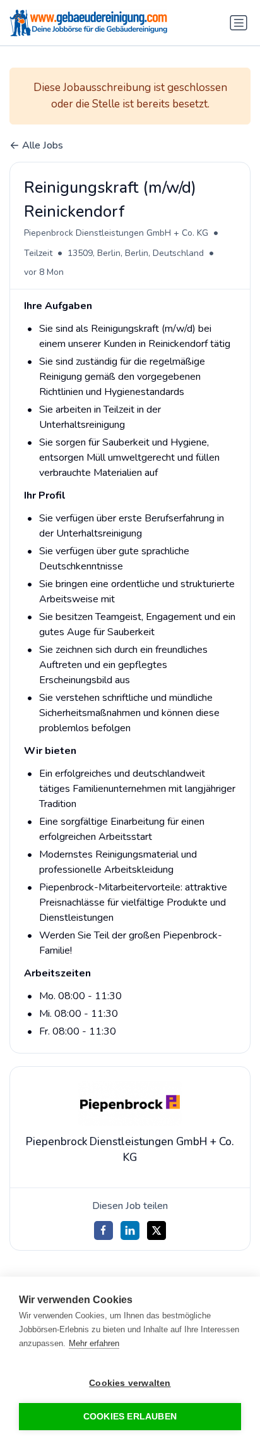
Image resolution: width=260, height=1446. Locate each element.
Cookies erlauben (130, 1416)
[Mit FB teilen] (103, 1230)
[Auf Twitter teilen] (156, 1230)
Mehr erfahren (94, 1343)
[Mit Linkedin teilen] (130, 1230)
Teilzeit (38, 253)
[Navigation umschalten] (239, 23)
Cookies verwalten (129, 1383)
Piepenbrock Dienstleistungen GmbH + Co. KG (116, 233)
